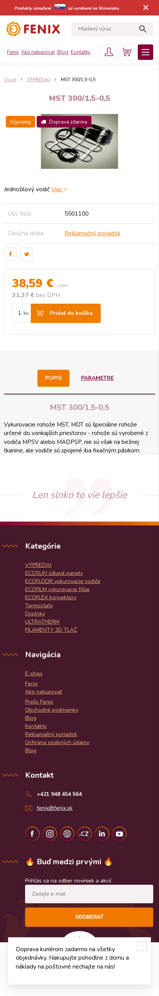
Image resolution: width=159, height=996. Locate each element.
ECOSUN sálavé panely (54, 573)
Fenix (13, 52)
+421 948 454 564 (59, 794)
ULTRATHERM (42, 621)
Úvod (10, 79)
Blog (62, 52)
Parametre (97, 378)
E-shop (33, 673)
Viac (57, 189)
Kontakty (80, 52)
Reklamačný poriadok (92, 233)
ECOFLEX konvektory (50, 597)
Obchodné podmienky (51, 710)
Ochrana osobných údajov (57, 742)
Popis (53, 378)
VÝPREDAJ (38, 79)
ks (26, 313)
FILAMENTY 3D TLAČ (51, 630)
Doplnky (35, 613)
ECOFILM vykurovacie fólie (57, 589)
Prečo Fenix (39, 701)
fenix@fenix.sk (55, 808)
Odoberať (89, 917)
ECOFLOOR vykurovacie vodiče (62, 581)
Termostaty (39, 605)
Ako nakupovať (38, 52)
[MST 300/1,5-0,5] (79, 141)
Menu (145, 52)
